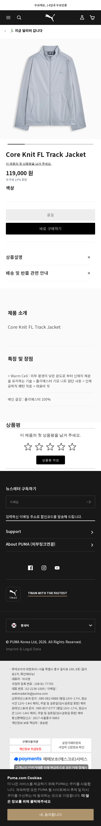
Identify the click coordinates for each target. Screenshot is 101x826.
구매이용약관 (30, 741)
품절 (50, 214)
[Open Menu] (9, 17)
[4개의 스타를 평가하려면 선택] (61, 447)
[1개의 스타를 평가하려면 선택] (28, 447)
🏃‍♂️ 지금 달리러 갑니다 (26, 30)
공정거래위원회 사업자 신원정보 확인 (71, 745)
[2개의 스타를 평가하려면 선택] (39, 447)
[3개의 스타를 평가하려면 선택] (50, 447)
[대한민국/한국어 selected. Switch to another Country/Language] (50, 625)
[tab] (16, 144)
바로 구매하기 (50, 228)
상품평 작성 (50, 460)
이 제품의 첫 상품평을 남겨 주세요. (28, 163)
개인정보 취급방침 (30, 749)
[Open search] (19, 17)
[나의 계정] (82, 17)
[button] (9, 17)
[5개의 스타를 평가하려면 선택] (72, 447)
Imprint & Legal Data (23, 648)
